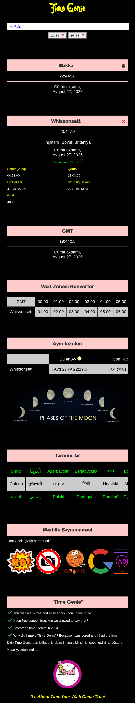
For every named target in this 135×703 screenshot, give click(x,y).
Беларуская (86, 471)
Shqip (16, 471)
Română (110, 496)
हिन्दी (86, 483)
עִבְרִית (58, 483)
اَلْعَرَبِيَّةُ (35, 471)
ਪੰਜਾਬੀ (16, 496)
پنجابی (35, 496)
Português (86, 496)
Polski (58, 496)
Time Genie (67, 8)
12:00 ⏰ (57, 35)
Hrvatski (110, 483)
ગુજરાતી (35, 483)
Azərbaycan (58, 471)
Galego (16, 483)
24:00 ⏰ (77, 35)
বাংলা (110, 471)
